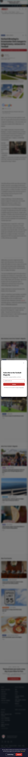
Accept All (19, 754)
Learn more (23, 751)
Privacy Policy (22, 387)
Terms (17, 387)
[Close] (24, 363)
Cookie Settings (10, 754)
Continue (14, 384)
